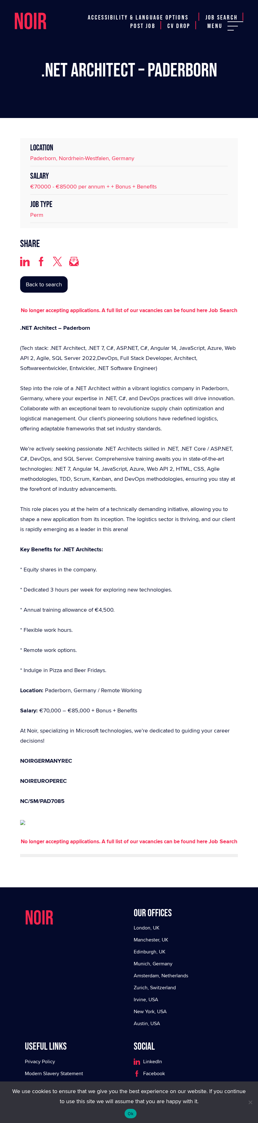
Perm (36, 215)
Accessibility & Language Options (138, 17)
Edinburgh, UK (149, 951)
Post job (142, 26)
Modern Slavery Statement (54, 1073)
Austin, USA (147, 1023)
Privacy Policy (40, 1061)
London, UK (147, 927)
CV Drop (178, 26)
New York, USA (150, 1011)
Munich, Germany (153, 963)
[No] (250, 1102)
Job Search (221, 17)
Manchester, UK (151, 939)
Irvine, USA (146, 999)
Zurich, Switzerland (155, 987)
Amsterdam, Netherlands (161, 975)
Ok (130, 1113)
